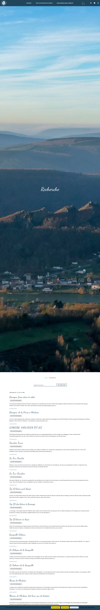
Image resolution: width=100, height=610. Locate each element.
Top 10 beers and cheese (20, 488)
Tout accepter (55, 607)
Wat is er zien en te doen (44, 3)
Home (46, 378)
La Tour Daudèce (17, 473)
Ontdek (28, 3)
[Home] (4, 3)
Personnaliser (74, 607)
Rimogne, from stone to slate (22, 397)
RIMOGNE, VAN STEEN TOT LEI (25, 427)
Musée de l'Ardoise (17, 580)
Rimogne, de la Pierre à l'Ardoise (24, 412)
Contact (94, 3)
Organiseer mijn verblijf (65, 3)
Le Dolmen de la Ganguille (21, 549)
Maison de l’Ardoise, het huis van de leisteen (29, 595)
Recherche (91, 3)
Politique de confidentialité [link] (87, 607)
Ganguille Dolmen (17, 534)
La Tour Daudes (16, 458)
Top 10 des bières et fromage (22, 504)
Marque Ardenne (98, 3)
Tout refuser (65, 607)
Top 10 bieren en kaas (19, 519)
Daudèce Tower (16, 442)
